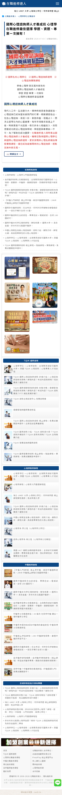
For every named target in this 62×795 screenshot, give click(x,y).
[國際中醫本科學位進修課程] (17, 295)
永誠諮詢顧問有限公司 (41, 754)
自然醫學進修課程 (10, 768)
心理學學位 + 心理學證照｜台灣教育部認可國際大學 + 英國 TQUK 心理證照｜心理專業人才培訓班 (31, 239)
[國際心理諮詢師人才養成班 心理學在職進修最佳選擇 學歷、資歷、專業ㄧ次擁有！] (31, 57)
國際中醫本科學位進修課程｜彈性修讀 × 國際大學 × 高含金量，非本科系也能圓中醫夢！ (31, 224)
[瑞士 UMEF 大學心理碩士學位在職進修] (45, 295)
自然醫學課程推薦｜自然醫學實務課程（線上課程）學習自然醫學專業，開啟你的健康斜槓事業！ (35, 659)
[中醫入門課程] (17, 321)
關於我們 (7, 771)
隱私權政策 (48, 776)
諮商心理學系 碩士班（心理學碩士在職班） (32, 539)
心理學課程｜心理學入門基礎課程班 (21, 174)
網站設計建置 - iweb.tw (31, 792)
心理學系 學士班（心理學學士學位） (29, 528)
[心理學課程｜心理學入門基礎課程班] (45, 268)
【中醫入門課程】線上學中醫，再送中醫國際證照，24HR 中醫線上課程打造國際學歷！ (30, 201)
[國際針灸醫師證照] (17, 344)
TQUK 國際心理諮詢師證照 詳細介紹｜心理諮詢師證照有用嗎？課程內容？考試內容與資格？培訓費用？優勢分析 (35, 379)
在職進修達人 (16, 3)
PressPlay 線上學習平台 (42, 757)
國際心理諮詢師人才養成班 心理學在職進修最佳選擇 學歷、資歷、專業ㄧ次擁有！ (31, 29)
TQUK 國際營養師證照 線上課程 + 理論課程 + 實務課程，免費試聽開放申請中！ (35, 455)
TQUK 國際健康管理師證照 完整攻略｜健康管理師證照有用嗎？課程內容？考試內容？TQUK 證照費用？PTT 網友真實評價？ (31, 192)
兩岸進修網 (37, 764)
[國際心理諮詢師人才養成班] (45, 321)
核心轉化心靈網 (39, 761)
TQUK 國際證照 (9, 754)
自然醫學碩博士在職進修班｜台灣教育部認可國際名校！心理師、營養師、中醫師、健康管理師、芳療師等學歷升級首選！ (31, 182)
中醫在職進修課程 (10, 761)
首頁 (5, 750)
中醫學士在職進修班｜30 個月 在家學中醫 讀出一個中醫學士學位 (35, 615)
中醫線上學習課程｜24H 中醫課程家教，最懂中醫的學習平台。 (35, 637)
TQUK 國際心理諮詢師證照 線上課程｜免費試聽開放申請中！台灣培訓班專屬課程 (35, 422)
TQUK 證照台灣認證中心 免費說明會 (29, 398)
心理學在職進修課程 (11, 757)
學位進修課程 (9, 764)
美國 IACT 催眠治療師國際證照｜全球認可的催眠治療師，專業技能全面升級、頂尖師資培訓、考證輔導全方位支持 (35, 553)
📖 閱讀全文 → (14, 153)
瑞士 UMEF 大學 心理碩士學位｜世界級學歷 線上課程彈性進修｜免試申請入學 (35, 497)
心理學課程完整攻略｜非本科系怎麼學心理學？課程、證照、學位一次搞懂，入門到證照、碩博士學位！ (30, 710)
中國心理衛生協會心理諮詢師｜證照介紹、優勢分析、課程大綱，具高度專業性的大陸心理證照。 (31, 231)
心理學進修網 (38, 768)
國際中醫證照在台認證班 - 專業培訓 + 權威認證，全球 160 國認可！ (35, 582)
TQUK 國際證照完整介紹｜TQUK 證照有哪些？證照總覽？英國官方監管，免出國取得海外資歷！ (31, 696)
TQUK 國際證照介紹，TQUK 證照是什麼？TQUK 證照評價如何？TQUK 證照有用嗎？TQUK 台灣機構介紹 (35, 434)
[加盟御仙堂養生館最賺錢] (31, 745)
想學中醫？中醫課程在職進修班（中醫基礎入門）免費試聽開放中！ (35, 670)
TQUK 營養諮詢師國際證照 (25, 442)
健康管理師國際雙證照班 (24, 409)
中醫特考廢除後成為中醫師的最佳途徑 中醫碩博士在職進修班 (35, 626)
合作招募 (36, 771)
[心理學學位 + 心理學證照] (17, 268)
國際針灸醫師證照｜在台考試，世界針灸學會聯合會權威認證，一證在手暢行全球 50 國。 (31, 209)
